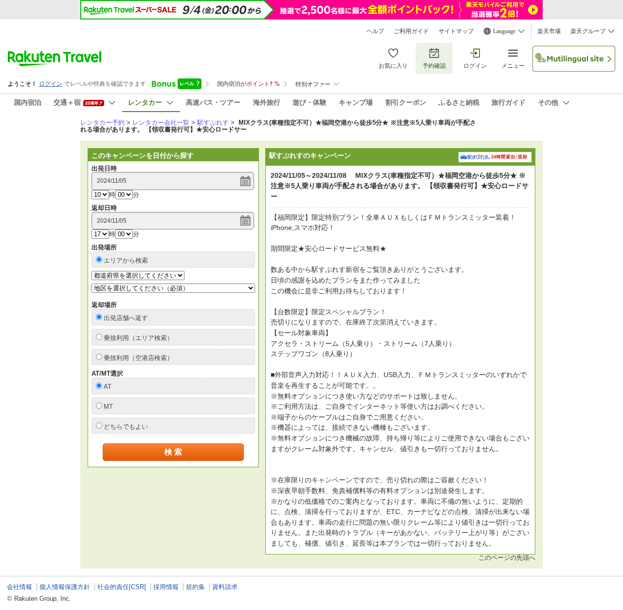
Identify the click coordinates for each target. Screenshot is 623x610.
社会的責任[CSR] (121, 587)
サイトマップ (456, 31)
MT (108, 406)
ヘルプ (375, 31)
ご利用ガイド (411, 31)
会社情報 (19, 587)
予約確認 (434, 65)
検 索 (173, 452)
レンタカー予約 (102, 122)
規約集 (195, 587)
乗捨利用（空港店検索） (138, 358)
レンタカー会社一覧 (160, 122)
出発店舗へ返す (126, 318)
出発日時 (104, 168)
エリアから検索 (126, 260)
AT (107, 386)
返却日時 (104, 207)
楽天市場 (549, 31)
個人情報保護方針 (64, 587)
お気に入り (393, 65)
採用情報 (166, 587)
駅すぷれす (213, 122)
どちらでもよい (126, 426)
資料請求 (225, 587)
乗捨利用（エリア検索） (138, 338)
